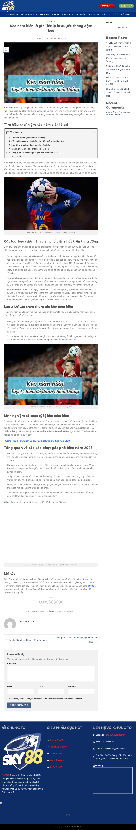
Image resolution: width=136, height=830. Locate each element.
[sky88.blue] (15, 6)
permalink (69, 611)
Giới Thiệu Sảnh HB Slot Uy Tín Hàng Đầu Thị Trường (118, 57)
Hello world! (114, 115)
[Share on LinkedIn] (61, 602)
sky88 (91, 586)
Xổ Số (116, 14)
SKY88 (5, 775)
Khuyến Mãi (43, 14)
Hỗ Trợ (125, 14)
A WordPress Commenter (118, 112)
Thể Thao (106, 14)
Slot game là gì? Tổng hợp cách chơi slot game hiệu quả (118, 69)
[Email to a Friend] (51, 602)
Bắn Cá (66, 14)
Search (109, 22)
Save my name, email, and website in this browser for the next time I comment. (46, 699)
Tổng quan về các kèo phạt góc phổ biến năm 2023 (44, 441)
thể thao (51, 22)
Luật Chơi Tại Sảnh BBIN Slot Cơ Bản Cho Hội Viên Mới (118, 92)
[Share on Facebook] (41, 602)
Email (41, 686)
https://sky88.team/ (115, 735)
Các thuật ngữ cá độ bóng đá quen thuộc (28, 640)
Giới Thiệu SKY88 (89, 14)
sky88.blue (62, 38)
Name (10, 686)
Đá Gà (75, 14)
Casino (56, 14)
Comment (12, 663)
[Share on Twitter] (46, 602)
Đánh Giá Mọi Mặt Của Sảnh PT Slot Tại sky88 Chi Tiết (117, 80)
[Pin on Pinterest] (56, 602)
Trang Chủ (11, 14)
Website (72, 686)
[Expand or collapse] (94, 132)
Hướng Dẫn (26, 14)
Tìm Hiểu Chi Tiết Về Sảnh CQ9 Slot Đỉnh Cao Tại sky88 (118, 46)
